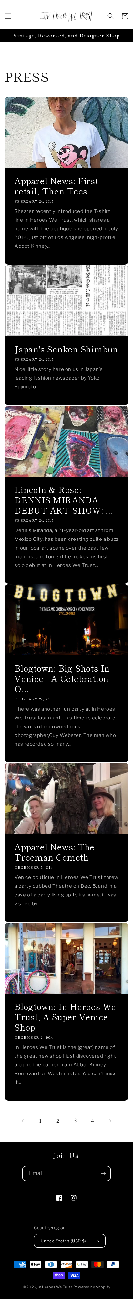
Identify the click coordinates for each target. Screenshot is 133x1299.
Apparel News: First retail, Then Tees (56, 185)
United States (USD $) (63, 1240)
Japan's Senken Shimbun (66, 349)
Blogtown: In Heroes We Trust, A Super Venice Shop (65, 1016)
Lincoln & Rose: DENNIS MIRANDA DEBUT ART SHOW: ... (64, 499)
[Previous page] (23, 1121)
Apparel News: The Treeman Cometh (55, 852)
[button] (8, 16)
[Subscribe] (103, 1173)
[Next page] (110, 1121)
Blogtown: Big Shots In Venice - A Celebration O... (62, 678)
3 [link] (75, 1121)
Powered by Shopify (92, 1287)
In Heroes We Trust (55, 1287)
